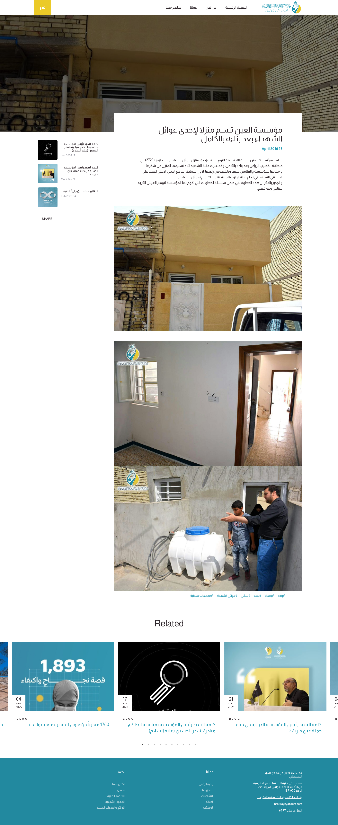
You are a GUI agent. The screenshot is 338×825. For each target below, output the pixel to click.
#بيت (257, 595)
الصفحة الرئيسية (236, 7)
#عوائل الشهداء (227, 595)
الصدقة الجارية (116, 795)
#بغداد (269, 595)
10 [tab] (197, 745)
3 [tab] (156, 745)
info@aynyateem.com (288, 803)
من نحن (211, 7)
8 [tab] (186, 745)
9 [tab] (191, 745)
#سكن (246, 595)
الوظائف (208, 807)
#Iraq (281, 595)
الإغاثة (209, 801)
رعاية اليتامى (206, 784)
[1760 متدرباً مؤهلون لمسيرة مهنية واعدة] (63, 676)
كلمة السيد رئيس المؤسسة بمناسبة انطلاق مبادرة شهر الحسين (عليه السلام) (81, 147)
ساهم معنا (173, 7)
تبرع (42, 7)
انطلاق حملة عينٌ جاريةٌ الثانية (80, 191)
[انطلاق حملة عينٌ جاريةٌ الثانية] (48, 205)
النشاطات (207, 795)
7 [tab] (180, 745)
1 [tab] (145, 745)
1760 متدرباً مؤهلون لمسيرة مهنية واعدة (69, 724)
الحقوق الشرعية (115, 801)
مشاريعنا (207, 790)
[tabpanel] (169, 691)
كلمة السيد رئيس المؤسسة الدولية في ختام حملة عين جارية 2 (81, 171)
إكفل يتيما (118, 784)
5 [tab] (168, 745)
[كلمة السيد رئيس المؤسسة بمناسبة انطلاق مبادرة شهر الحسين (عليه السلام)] (48, 158)
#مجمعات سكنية (201, 595)
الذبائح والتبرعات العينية (111, 807)
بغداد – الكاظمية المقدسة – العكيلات (279, 797)
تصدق (121, 790)
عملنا (193, 7)
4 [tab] (162, 745)
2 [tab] (150, 745)
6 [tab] (174, 745)
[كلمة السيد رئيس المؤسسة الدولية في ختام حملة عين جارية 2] (48, 182)
